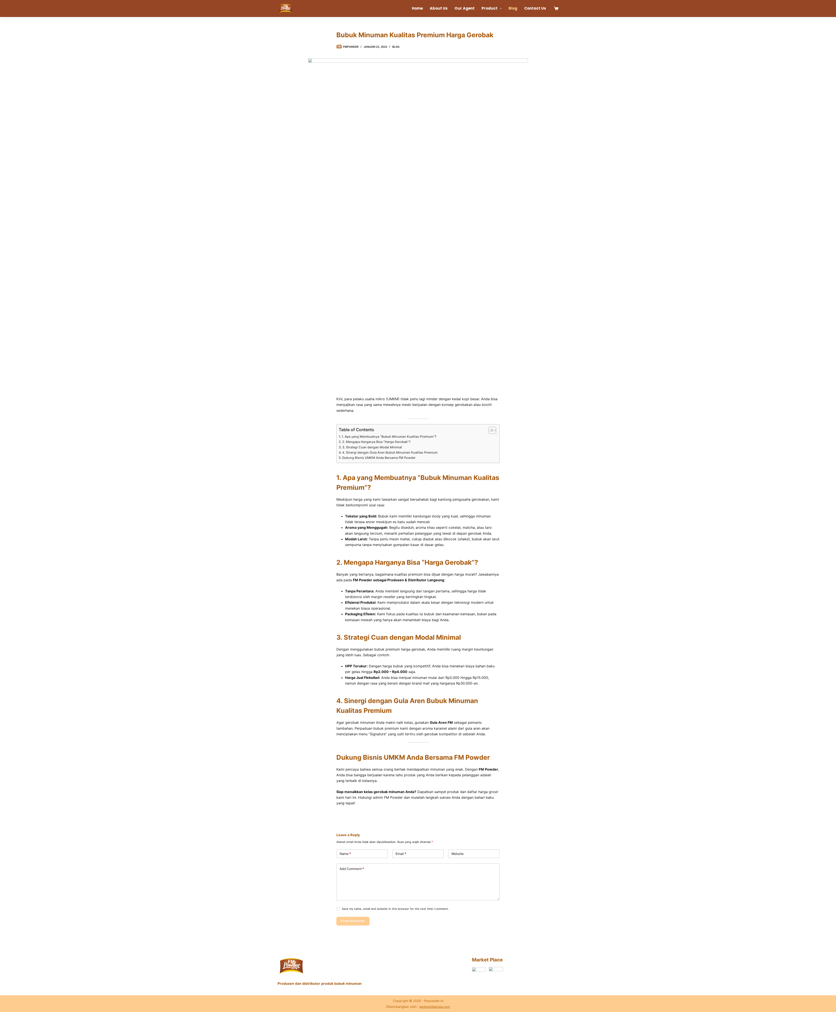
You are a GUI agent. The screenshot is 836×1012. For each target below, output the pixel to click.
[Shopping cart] (556, 8)
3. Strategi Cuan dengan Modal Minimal (372, 447)
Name (345, 854)
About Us (439, 8)
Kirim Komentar (353, 921)
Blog (513, 8)
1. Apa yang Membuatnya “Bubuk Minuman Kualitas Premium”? (389, 436)
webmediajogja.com (434, 1007)
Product (489, 8)
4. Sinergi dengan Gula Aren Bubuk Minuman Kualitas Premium (390, 452)
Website (457, 854)
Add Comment (352, 869)
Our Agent (465, 8)
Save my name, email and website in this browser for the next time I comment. (395, 908)
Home (417, 8)
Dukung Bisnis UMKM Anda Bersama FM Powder (379, 457)
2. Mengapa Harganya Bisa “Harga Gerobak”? (376, 442)
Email (401, 854)
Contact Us (535, 8)
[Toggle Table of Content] (490, 430)
